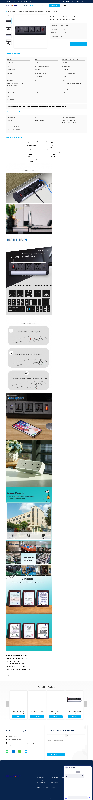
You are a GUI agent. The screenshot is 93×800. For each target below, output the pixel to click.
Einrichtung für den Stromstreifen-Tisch (32, 675)
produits (13, 11)
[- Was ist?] (9, 752)
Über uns (38, 5)
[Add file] (66, 797)
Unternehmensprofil (55, 777)
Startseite (26, 5)
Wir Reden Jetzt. (54, 5)
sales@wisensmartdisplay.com (14, 739)
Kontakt (44, 5)
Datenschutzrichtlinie (14, 798)
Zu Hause (9, 11)
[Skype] (15, 752)
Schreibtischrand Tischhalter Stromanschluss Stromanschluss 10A (74, 713)
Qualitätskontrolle (54, 782)
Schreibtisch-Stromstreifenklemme (48, 675)
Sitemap (52, 785)
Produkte (32, 5)
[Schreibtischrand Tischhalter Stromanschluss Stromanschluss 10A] (74, 699)
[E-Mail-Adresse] (28, 752)
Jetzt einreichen (55, 754)
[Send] (90, 797)
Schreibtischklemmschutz (17, 675)
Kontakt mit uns (54, 787)
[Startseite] (11, 6)
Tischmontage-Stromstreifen (22, 11)
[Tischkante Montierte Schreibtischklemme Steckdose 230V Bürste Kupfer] (30, 31)
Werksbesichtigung (54, 780)
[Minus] (89, 767)
